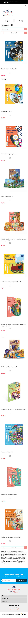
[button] (14, 596)
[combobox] (14, 29)
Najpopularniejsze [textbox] (5, 29)
